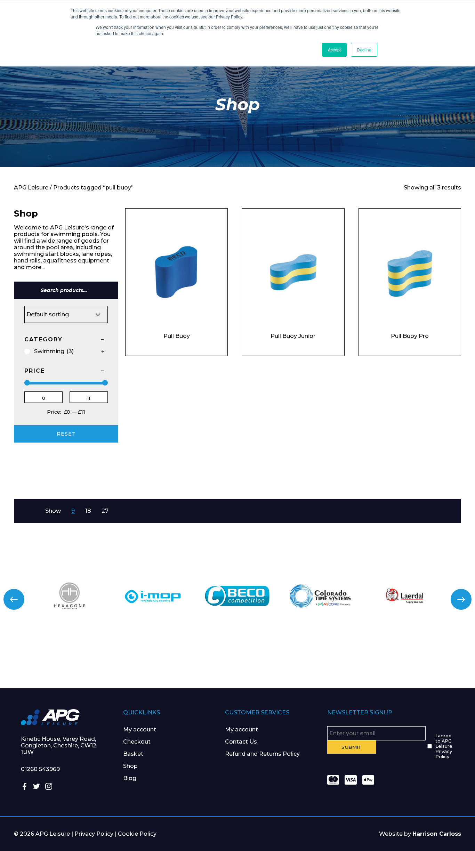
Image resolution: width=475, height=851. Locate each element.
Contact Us (241, 741)
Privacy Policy (93, 833)
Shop (130, 766)
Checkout (137, 741)
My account (139, 729)
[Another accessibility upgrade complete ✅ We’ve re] (39, 662)
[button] (13, 599)
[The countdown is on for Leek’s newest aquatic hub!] (435, 662)
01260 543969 (40, 769)
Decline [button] (364, 49)
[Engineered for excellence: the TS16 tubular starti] (356, 662)
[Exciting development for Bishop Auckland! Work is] (277, 662)
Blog (129, 778)
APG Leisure (31, 187)
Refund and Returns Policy (262, 754)
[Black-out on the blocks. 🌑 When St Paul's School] (198, 662)
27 (105, 511)
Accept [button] (334, 49)
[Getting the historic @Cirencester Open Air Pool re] (119, 662)
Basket (133, 754)
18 (88, 511)
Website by (420, 833)
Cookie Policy (137, 833)
